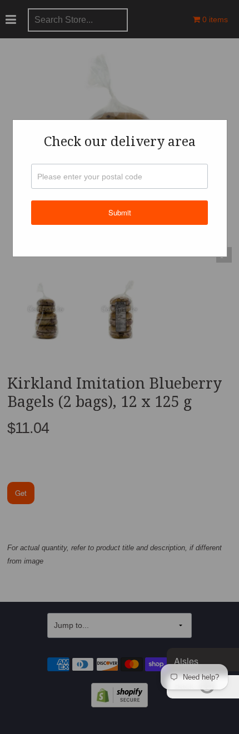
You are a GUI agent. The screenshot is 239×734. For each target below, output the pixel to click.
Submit (119, 212)
